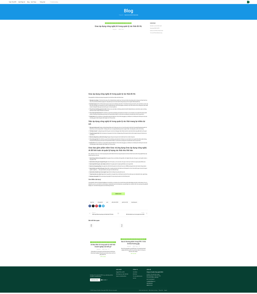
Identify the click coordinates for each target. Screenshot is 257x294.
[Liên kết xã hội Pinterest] (96, 206)
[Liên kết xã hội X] (93, 206)
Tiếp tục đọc (103, 256)
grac (107, 202)
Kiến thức (135, 274)
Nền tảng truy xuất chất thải (122, 274)
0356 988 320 (150, 283)
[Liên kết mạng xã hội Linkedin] (100, 206)
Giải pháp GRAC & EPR (96, 242)
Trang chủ (121, 15)
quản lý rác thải (125, 202)
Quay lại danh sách (118, 213)
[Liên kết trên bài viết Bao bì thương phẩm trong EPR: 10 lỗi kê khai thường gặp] (133, 231)
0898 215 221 (150, 285)
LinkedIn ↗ (105, 279)
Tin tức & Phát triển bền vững (125, 23)
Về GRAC (135, 272)
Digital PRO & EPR (120, 272)
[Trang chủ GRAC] (92, 270)
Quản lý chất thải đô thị (121, 276)
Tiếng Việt (161, 290)
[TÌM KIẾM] (248, 2)
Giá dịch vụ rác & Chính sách (156, 25)
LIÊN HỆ (149, 269)
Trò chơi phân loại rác (137, 276)
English (165, 290)
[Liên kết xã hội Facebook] (89, 206)
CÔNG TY (135, 269)
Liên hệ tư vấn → (95, 279)
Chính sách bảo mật (143, 290)
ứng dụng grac (134, 202)
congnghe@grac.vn (151, 281)
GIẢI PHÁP (119, 269)
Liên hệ (134, 278)
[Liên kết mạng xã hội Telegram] (103, 206)
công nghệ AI (100, 202)
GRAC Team (121, 29)
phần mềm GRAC (115, 202)
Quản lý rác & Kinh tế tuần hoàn (131, 15)
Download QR (118, 193)
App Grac (92, 202)
